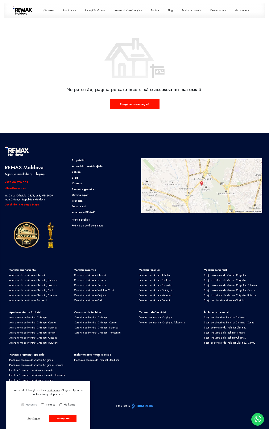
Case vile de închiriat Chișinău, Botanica (96, 328)
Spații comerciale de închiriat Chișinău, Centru (229, 343)
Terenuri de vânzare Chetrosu (155, 280)
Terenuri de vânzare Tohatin (154, 275)
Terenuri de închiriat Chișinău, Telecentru (162, 322)
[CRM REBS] (142, 406)
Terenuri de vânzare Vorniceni (155, 295)
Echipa (155, 10)
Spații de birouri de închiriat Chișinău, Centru (229, 322)
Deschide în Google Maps (22, 205)
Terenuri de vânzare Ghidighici (156, 290)
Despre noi (79, 206)
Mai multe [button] (241, 10)
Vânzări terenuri (149, 270)
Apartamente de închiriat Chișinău (28, 317)
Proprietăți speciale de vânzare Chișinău (31, 360)
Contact (77, 183)
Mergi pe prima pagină (134, 104)
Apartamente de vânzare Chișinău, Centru (32, 290)
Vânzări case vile (85, 270)
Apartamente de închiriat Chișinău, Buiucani (33, 343)
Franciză (77, 201)
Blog (170, 10)
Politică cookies (81, 220)
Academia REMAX (83, 212)
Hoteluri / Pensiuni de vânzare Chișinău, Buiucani (37, 375)
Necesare (31, 405)
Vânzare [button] (48, 10)
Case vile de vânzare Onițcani (90, 295)
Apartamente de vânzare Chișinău (27, 275)
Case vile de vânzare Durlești (90, 285)
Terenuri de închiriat (152, 312)
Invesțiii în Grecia (95, 10)
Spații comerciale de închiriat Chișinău (225, 328)
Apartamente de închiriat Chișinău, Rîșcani (32, 333)
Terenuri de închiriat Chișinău (155, 317)
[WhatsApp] (257, 419)
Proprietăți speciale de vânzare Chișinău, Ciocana (36, 365)
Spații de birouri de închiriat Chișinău (224, 317)
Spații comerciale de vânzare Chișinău (225, 275)
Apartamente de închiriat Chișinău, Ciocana (33, 338)
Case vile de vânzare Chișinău (90, 275)
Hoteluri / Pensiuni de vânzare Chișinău (31, 370)
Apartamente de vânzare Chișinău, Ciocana (33, 295)
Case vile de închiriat (88, 312)
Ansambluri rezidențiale (128, 10)
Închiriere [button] (68, 10)
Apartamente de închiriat (25, 312)
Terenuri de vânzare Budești (154, 300)
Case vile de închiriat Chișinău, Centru (95, 322)
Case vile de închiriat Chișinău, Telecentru (97, 333)
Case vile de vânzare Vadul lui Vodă (94, 290)
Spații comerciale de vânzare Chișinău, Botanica (230, 285)
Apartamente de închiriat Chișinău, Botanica (33, 328)
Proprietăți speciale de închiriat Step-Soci (96, 360)
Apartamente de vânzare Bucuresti (28, 300)
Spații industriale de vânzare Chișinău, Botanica (230, 295)
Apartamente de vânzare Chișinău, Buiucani (33, 280)
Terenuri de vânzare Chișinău (155, 285)
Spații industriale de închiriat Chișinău (225, 338)
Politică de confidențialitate (87, 226)
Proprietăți (78, 160)
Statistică (50, 405)
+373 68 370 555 (16, 182)
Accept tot (63, 418)
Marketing (69, 405)
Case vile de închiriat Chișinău (91, 317)
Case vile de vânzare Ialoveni (90, 280)
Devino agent (218, 10)
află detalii (53, 390)
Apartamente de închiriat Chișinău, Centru (32, 322)
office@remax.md (15, 188)
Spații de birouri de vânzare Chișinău (224, 300)
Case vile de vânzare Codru (89, 300)
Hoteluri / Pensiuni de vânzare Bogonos (31, 380)
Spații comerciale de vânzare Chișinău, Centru (229, 290)
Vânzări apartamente (22, 270)
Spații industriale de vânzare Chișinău (225, 280)
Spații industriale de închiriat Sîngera (224, 333)
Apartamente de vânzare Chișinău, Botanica (33, 285)
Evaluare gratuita (192, 10)
